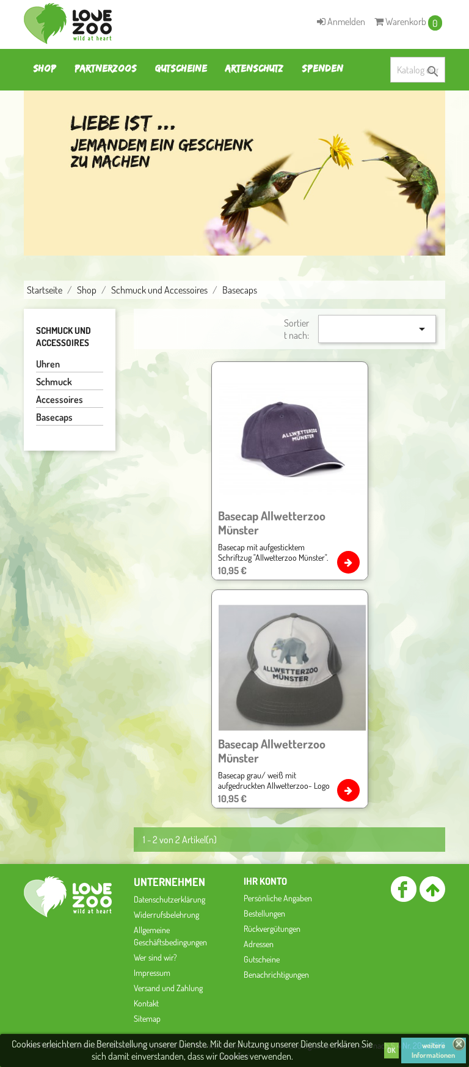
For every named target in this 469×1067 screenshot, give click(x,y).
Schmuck (54, 381)
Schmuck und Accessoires (63, 337)
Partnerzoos (106, 68)
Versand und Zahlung (168, 988)
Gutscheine (181, 68)
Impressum (152, 972)
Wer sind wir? (155, 957)
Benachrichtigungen (276, 974)
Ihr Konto (265, 881)
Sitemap (147, 1018)
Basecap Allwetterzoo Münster (271, 522)
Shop (44, 68)
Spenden (322, 68)
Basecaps (54, 417)
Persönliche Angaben (278, 898)
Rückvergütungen (272, 928)
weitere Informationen (433, 1050)
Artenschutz (254, 68)
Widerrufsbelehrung (166, 914)
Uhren (48, 364)
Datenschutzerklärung (169, 899)
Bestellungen (264, 913)
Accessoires (59, 399)
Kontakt (146, 1003)
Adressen (259, 944)
